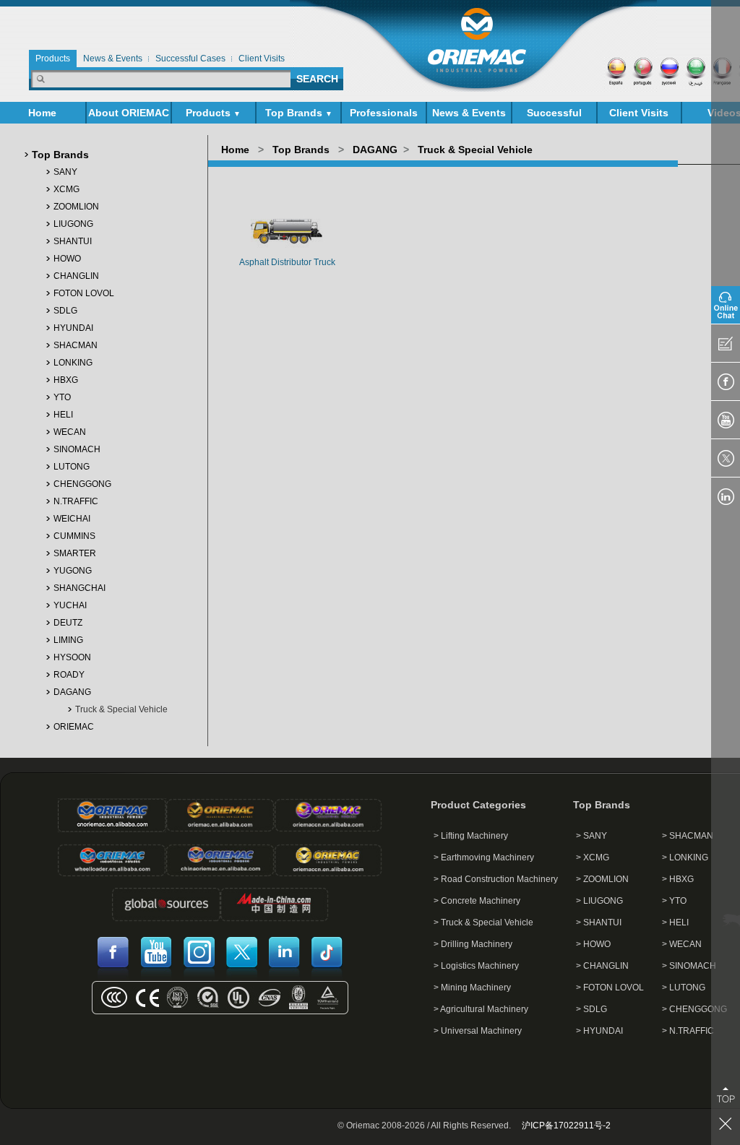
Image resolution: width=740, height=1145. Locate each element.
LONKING (72, 363)
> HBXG (678, 879)
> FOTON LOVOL (610, 987)
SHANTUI (72, 241)
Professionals (384, 112)
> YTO (674, 901)
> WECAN (682, 944)
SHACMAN (75, 345)
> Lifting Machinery (471, 836)
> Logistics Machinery (476, 966)
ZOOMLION (76, 207)
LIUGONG (73, 224)
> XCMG (592, 857)
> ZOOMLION (602, 879)
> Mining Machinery (472, 987)
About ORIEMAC (128, 115)
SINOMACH (76, 449)
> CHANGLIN (602, 966)
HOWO (67, 259)
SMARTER (74, 553)
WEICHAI (71, 519)
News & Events (469, 115)
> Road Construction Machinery (496, 879)
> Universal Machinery (478, 1031)
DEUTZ (67, 623)
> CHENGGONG (694, 1009)
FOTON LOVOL (83, 293)
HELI (63, 415)
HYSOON (72, 657)
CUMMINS (74, 536)
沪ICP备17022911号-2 (566, 1125)
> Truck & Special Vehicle (483, 922)
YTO (62, 397)
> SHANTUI (598, 922)
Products (213, 112)
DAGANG (72, 692)
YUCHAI (70, 605)
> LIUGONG (599, 901)
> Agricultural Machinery (481, 1009)
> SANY (591, 836)
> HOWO (593, 944)
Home (42, 112)
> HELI (675, 922)
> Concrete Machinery (477, 901)
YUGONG (72, 571)
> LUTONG (683, 987)
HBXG (65, 380)
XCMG (66, 189)
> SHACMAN (687, 836)
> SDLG (591, 1009)
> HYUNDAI (599, 1031)
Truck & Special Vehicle (121, 709)
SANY (65, 172)
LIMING (68, 640)
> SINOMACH (689, 966)
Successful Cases (554, 115)
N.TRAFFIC (75, 501)
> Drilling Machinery (473, 944)
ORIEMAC (73, 727)
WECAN (69, 432)
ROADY (69, 675)
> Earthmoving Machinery (484, 857)
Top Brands (298, 112)
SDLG (65, 311)
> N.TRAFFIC (688, 1031)
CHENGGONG (82, 484)
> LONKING (685, 857)
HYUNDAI (73, 328)
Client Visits (638, 112)
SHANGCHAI (79, 588)
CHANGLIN (76, 276)
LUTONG (71, 467)
